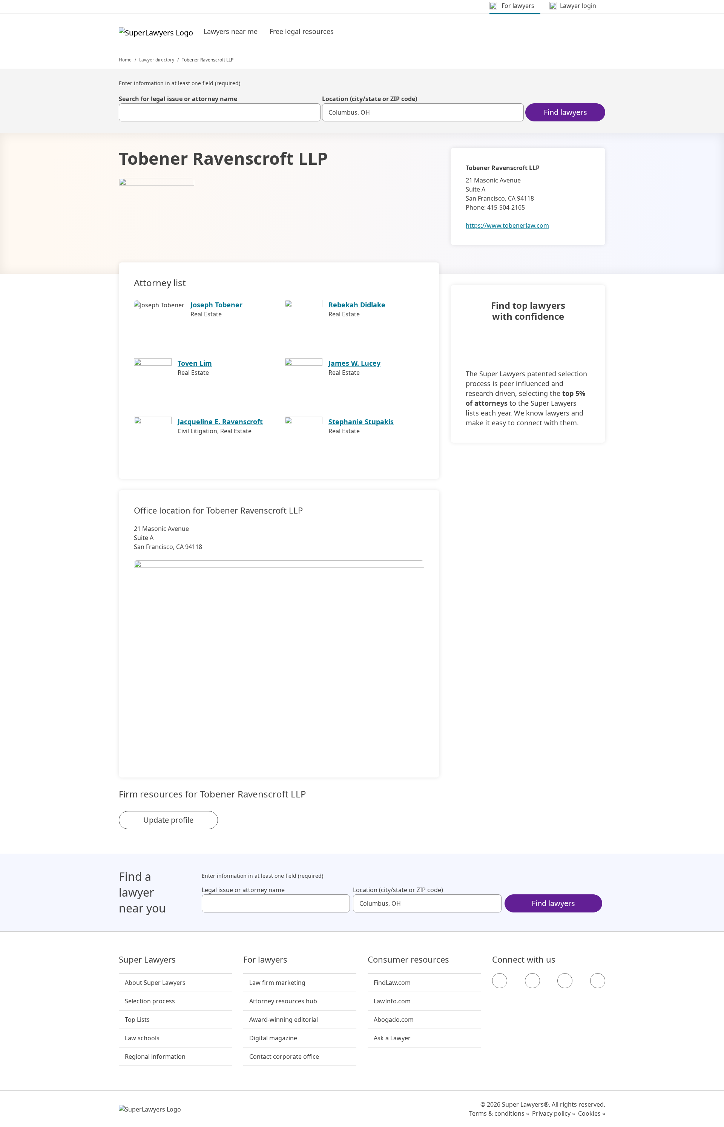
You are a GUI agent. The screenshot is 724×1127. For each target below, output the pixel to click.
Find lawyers (565, 112)
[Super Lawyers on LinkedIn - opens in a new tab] (597, 980)
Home (125, 60)
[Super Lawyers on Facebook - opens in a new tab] (499, 980)
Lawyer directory (156, 60)
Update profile (168, 820)
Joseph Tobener (216, 304)
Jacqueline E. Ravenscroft (220, 421)
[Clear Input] (311, 112)
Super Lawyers (147, 959)
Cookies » (591, 1113)
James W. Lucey (354, 363)
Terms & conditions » (499, 1113)
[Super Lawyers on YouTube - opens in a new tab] (564, 980)
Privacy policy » (553, 1113)
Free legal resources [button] (302, 31)
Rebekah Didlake (356, 304)
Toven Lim (195, 363)
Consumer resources (408, 959)
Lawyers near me (231, 31)
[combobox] (220, 112)
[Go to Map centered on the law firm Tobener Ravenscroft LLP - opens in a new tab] (279, 656)
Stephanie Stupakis (361, 421)
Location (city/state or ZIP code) (369, 99)
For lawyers (265, 959)
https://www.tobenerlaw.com (507, 225)
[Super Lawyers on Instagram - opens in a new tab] (532, 980)
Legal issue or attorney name (243, 890)
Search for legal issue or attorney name (178, 99)
